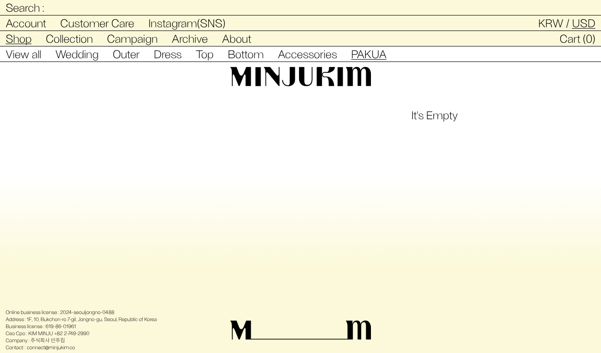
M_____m (300, 330)
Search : (25, 7)
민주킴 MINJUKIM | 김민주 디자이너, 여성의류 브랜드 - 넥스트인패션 (300, 76)
